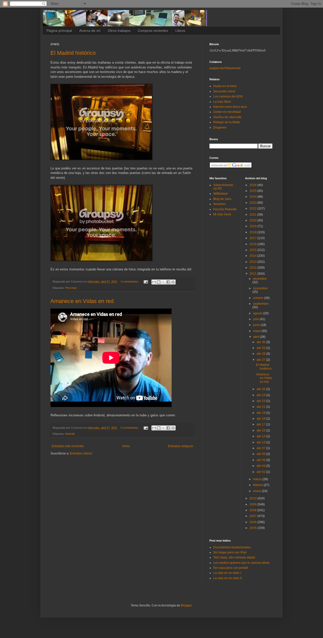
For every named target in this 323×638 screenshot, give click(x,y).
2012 (253, 267)
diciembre (260, 278)
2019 (253, 226)
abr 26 (261, 389)
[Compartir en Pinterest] (173, 282)
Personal (70, 287)
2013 (253, 262)
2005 (253, 528)
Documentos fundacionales (232, 547)
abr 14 (261, 436)
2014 (253, 256)
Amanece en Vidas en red (82, 301)
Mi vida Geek (222, 214)
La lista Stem (222, 102)
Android (69, 433)
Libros (180, 31)
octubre (258, 298)
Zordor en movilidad (227, 112)
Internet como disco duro (230, 107)
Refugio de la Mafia (226, 122)
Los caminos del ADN (228, 96)
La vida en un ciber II (227, 578)
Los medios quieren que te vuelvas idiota (241, 563)
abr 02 (261, 472)
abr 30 (261, 342)
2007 (253, 516)
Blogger (186, 605)
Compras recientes (153, 31)
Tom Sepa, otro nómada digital (234, 557)
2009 (253, 504)
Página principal (59, 31)
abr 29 (261, 348)
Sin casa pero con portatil (230, 568)
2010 (253, 498)
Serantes (219, 204)
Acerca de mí (89, 31)
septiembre (260, 303)
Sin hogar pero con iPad (230, 552)
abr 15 (261, 430)
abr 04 (261, 466)
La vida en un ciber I (227, 573)
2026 (253, 185)
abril (256, 337)
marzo (257, 479)
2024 (253, 196)
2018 (253, 232)
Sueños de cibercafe (227, 117)
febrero (258, 485)
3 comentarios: (130, 281)
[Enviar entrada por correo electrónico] (145, 281)
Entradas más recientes (68, 446)
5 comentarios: (130, 427)
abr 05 (261, 460)
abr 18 (261, 418)
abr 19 (261, 413)
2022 (253, 208)
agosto (258, 313)
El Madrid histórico (73, 53)
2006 (253, 522)
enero (257, 491)
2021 (253, 214)
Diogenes (220, 127)
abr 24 (261, 395)
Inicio (126, 446)
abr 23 (261, 401)
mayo (257, 331)
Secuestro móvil (224, 91)
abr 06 (261, 454)
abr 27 (261, 360)
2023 (253, 203)
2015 (253, 250)
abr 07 (261, 448)
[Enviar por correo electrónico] (153, 282)
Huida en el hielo (225, 86)
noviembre (260, 288)
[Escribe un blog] (158, 282)
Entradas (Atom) (81, 453)
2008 (253, 510)
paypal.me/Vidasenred (224, 68)
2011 (253, 273)
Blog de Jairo (222, 199)
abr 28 (261, 353)
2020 (253, 220)
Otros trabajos (119, 31)
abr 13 (261, 442)
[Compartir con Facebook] (168, 282)
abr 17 (261, 424)
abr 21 (261, 407)
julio (256, 319)
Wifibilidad (220, 193)
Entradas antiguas (180, 446)
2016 (253, 244)
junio (257, 325)
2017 (253, 238)
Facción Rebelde (225, 209)
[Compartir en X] (163, 282)
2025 (253, 191)
